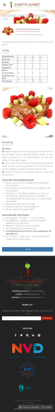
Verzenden (47, 318)
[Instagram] (39, 335)
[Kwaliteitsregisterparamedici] (27, 369)
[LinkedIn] (33, 335)
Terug (27, 249)
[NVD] (27, 350)
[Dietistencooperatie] (27, 388)
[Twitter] (21, 335)
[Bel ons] (27, 335)
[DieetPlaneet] (27, 274)
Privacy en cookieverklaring (27, 401)
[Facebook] (15, 335)
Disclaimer (28, 403)
